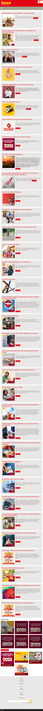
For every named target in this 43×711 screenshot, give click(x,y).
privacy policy (30, 702)
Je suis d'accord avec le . (27, 702)
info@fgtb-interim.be (21, 683)
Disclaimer (21, 688)
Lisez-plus (35, 40)
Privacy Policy (21, 689)
